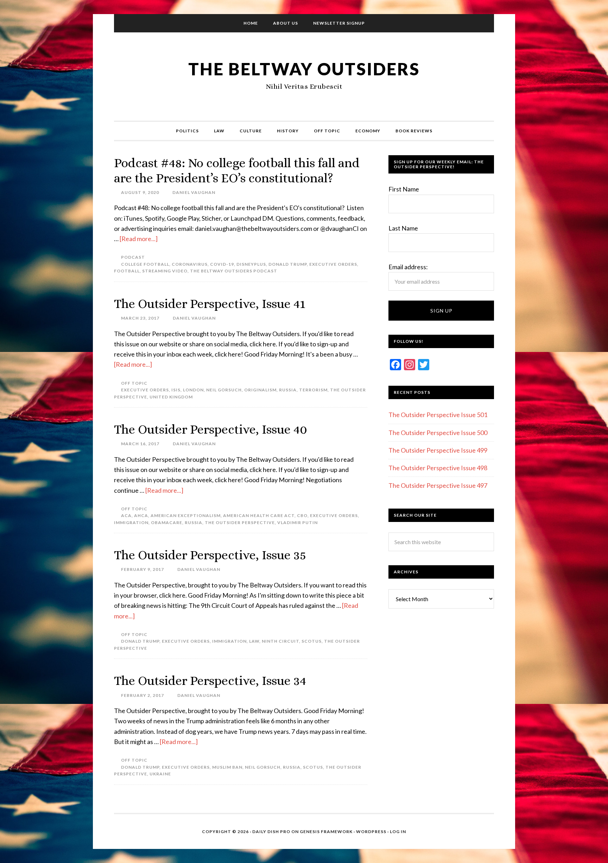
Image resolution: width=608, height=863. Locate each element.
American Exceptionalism (186, 515)
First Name (403, 189)
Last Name (403, 228)
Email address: (408, 267)
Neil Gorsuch (224, 389)
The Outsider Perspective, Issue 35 (210, 555)
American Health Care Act (258, 515)
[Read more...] (139, 238)
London (193, 389)
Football (127, 270)
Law (254, 641)
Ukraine (160, 773)
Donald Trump (287, 264)
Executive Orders (333, 264)
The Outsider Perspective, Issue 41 (209, 303)
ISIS (175, 389)
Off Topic (134, 383)
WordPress (371, 831)
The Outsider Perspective (240, 522)
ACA (126, 515)
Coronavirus (190, 264)
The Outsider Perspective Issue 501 (437, 414)
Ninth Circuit (280, 641)
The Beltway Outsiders (304, 69)
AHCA (141, 515)
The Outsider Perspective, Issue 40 (210, 429)
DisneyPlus (251, 264)
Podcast (133, 257)
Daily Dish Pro (271, 831)
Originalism (260, 389)
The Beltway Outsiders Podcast (233, 270)
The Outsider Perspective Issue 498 (437, 468)
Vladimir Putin (297, 522)
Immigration (131, 522)
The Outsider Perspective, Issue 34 (210, 680)
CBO (302, 515)
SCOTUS (312, 641)
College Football (145, 264)
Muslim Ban (227, 767)
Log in (398, 831)
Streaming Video (165, 270)
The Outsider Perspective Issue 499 (437, 450)
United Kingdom (171, 396)
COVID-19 (222, 264)
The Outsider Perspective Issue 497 (437, 485)
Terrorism (313, 389)
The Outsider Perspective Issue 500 (437, 432)
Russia (288, 389)
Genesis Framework (326, 831)
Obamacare (166, 522)
